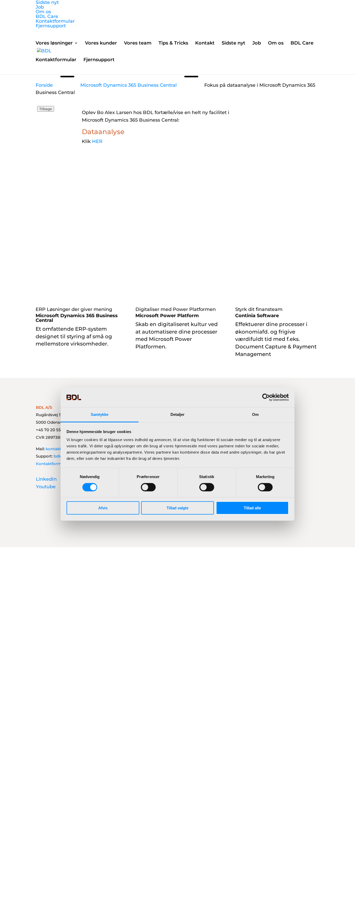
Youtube (46, 487)
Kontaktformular (55, 21)
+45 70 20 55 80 (51, 429)
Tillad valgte (177, 508)
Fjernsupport (51, 26)
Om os (43, 12)
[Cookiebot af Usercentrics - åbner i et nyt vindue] (266, 397)
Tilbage (45, 109)
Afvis (103, 508)
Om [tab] (255, 414)
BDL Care (47, 16)
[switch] (148, 487)
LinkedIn (46, 479)
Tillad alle (252, 508)
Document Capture (260, 346)
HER (97, 141)
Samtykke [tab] (100, 414)
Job (40, 7)
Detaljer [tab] (177, 414)
